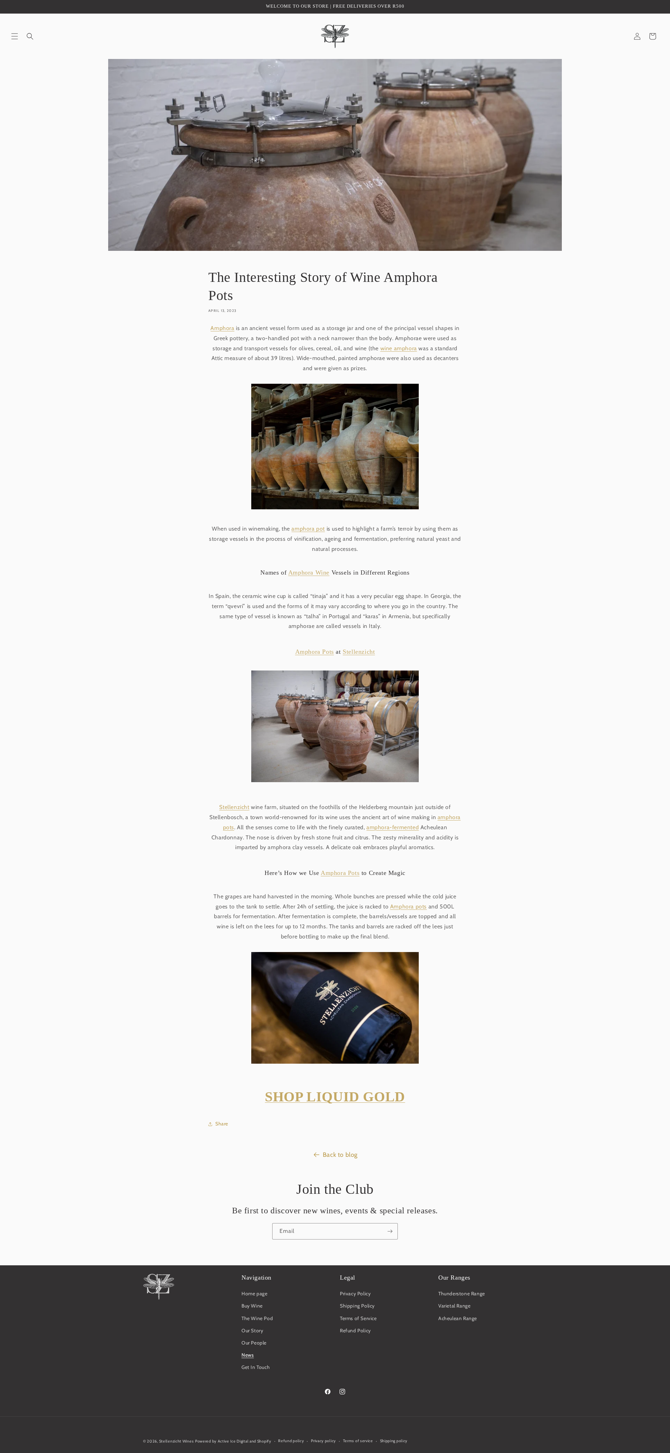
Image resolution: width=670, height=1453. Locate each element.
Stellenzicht (359, 651)
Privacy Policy (355, 1293)
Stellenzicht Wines (176, 1441)
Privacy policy (323, 1440)
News (247, 1355)
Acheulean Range (457, 1318)
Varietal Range (454, 1306)
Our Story (252, 1330)
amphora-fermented (392, 827)
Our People (254, 1343)
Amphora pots (408, 906)
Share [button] (221, 1124)
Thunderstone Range (461, 1293)
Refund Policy (355, 1330)
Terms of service (358, 1440)
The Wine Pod (257, 1318)
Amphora (222, 328)
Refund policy (291, 1440)
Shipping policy (394, 1440)
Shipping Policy (357, 1306)
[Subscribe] (389, 1231)
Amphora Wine (308, 572)
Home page (254, 1293)
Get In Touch (255, 1367)
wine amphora (398, 348)
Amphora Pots (314, 651)
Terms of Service (358, 1318)
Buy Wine (252, 1306)
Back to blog (340, 1155)
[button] (14, 36)
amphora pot (308, 528)
